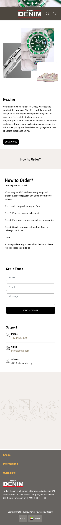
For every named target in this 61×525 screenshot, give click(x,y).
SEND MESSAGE (30, 310)
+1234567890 (19, 337)
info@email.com (20, 350)
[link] (30, 483)
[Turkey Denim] (29, 14)
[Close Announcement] (54, 3)
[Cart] (54, 13)
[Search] (47, 13)
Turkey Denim (29, 512)
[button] (5, 13)
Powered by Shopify (44, 512)
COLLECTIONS (11, 142)
